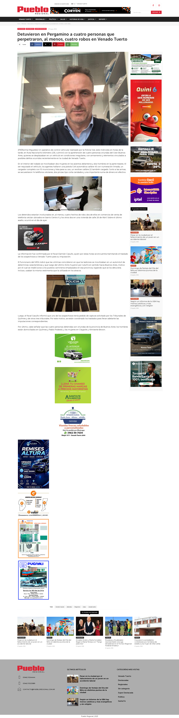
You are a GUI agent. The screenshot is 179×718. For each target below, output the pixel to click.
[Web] (146, 190)
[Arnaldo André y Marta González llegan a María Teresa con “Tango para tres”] (89, 626)
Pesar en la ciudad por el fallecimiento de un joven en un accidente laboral (145, 237)
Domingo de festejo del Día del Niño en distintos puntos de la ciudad (144, 270)
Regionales (30, 28)
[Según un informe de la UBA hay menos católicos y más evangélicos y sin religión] (146, 288)
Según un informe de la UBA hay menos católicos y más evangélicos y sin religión (145, 303)
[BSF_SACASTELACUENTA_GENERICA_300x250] (146, 374)
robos (84, 607)
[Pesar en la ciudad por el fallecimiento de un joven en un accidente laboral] (146, 222)
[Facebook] (153, 5)
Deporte (108, 637)
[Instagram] (159, 5)
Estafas (137, 637)
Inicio (18, 23)
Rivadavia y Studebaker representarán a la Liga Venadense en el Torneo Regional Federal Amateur (118, 643)
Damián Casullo (60, 607)
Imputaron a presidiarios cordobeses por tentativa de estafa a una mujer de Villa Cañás (147, 642)
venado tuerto (92, 607)
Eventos (133, 265)
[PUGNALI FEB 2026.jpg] (73, 580)
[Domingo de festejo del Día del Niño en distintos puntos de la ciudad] (146, 255)
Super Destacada (41, 28)
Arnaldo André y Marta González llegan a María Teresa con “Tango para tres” (89, 642)
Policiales (24, 23)
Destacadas (134, 232)
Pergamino (77, 607)
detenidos (69, 607)
